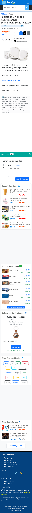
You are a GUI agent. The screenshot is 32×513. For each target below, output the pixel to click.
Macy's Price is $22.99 (11, 80)
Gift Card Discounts (10, 266)
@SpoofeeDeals (21, 41)
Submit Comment (22, 179)
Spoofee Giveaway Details (16, 351)
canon (9, 377)
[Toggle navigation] (27, 2)
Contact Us (10, 481)
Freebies (9, 460)
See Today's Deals (16, 446)
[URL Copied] (28, 33)
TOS (19, 506)
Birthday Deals (11, 462)
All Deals (4, 14)
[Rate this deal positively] (14, 31)
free (24, 373)
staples (15, 382)
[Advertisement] (16, 133)
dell (7, 368)
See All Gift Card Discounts (16, 307)
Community (10, 467)
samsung (22, 368)
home (8, 382)
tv (12, 363)
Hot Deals (9, 458)
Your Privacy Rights (10, 506)
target (17, 373)
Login (18, 165)
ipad (17, 363)
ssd (24, 377)
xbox (6, 363)
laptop (25, 363)
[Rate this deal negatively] (14, 34)
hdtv (14, 368)
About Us (9, 483)
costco (24, 382)
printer (17, 377)
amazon (9, 373)
